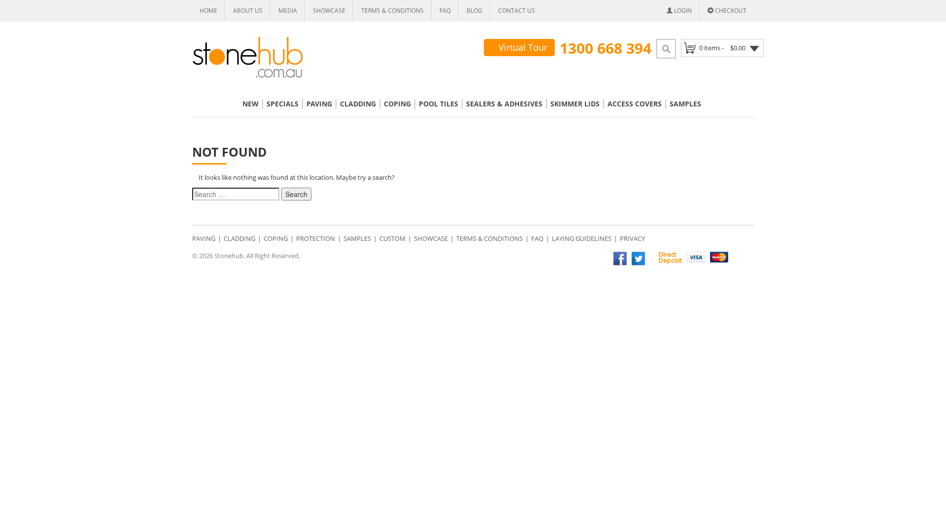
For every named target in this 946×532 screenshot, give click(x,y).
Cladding (358, 103)
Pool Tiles (438, 103)
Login (682, 10)
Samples (685, 103)
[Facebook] (620, 259)
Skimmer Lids (575, 103)
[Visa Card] (696, 257)
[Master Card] (719, 257)
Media (287, 10)
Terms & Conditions (392, 10)
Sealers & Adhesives (504, 103)
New (250, 103)
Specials (283, 103)
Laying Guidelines (581, 238)
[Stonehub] (248, 57)
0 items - (722, 47)
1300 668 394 (605, 48)
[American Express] (742, 257)
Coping (397, 103)
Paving (319, 103)
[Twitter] (638, 259)
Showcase (329, 10)
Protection (315, 238)
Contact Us (516, 10)
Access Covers (635, 103)
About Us (248, 10)
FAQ (445, 10)
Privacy (632, 238)
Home (208, 10)
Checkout (729, 10)
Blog (474, 10)
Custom (392, 238)
